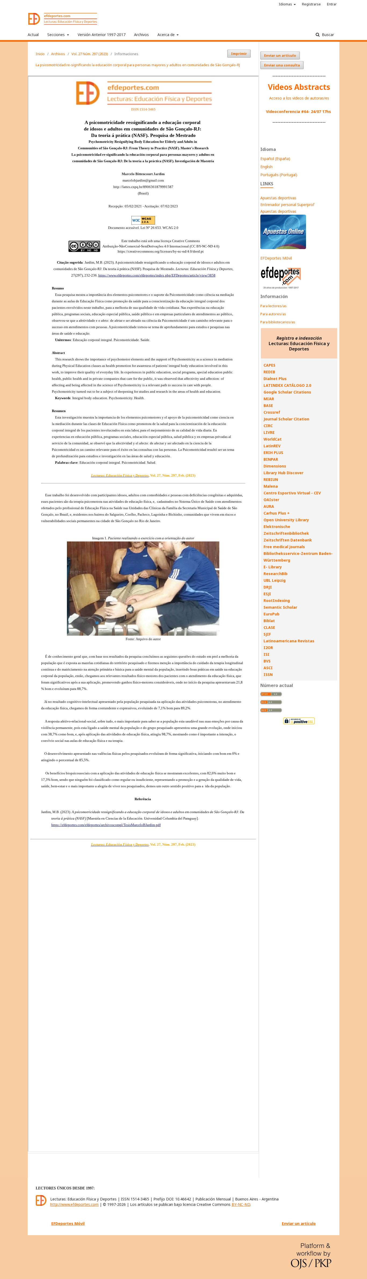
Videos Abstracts (299, 87)
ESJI (267, 593)
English (266, 166)
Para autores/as (273, 313)
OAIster (271, 499)
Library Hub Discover (283, 472)
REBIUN (271, 479)
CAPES (269, 365)
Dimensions (275, 466)
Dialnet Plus (275, 378)
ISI (266, 654)
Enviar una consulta (282, 65)
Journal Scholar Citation (286, 418)
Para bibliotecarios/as (277, 322)
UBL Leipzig (275, 580)
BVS (267, 661)
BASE (268, 405)
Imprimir (239, 53)
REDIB (269, 371)
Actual (33, 34)
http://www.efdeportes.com (74, 1204)
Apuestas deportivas (278, 197)
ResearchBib (275, 573)
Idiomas (286, 4)
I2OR (268, 647)
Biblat (269, 620)
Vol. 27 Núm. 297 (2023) (89, 53)
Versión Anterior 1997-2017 (101, 34)
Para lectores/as (273, 305)
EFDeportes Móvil (276, 258)
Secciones (56, 34)
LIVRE (269, 432)
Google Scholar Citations (287, 392)
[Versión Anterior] (281, 288)
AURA (269, 506)
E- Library (273, 566)
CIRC (268, 425)
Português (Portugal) (278, 174)
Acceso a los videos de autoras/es (299, 98)
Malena (271, 486)
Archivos (141, 34)
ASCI (268, 667)
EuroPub (271, 614)
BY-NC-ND (241, 1204)
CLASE (269, 627)
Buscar (327, 34)
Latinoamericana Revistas (289, 640)
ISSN (268, 674)
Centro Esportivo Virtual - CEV (292, 492)
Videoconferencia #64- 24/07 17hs (298, 111)
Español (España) (275, 158)
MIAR (269, 398)
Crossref (272, 412)
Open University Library (286, 519)
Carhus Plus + (277, 513)
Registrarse (311, 4)
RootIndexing (277, 600)
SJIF (267, 634)
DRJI (268, 587)
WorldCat (273, 439)
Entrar (332, 4)
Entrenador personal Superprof (287, 204)
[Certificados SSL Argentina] (299, 723)
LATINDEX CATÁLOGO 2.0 (287, 385)
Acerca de (166, 34)
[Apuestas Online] (283, 247)
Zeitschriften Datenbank (288, 540)
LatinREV (272, 445)
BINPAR (271, 459)
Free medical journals (284, 546)
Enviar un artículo (280, 55)
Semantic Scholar (280, 607)
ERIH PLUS (273, 452)
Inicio (40, 53)
